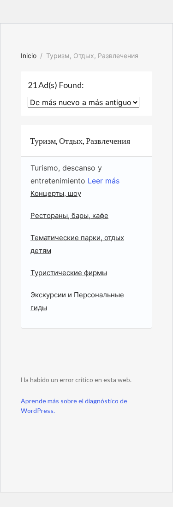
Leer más (102, 180)
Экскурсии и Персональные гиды (77, 301)
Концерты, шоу (55, 193)
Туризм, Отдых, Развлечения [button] (80, 141)
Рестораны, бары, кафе (69, 215)
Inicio (28, 55)
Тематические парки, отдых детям (77, 244)
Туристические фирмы (68, 272)
